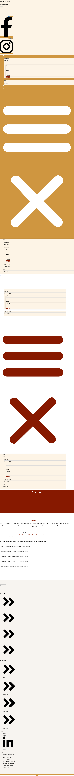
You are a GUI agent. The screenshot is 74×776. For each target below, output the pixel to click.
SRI (6, 67)
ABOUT (4, 57)
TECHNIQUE (6, 63)
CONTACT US (5, 271)
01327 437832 (7, 1)
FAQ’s (4, 85)
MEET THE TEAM (7, 62)
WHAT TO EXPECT (7, 80)
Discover (8, 72)
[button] (37, 165)
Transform (9, 73)
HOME (4, 55)
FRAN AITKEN (6, 60)
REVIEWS (6, 83)
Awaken (8, 75)
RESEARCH (8, 77)
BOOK (4, 88)
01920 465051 (5, 4)
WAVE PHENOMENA (9, 68)
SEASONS (7, 70)
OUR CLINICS (6, 58)
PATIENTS (5, 78)
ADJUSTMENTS (7, 82)
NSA (6, 65)
